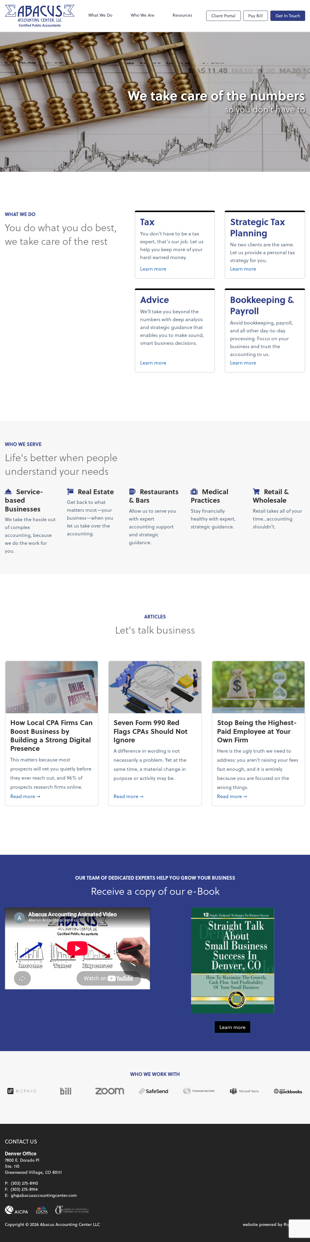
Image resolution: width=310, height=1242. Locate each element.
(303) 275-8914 (24, 1189)
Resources (182, 15)
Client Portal (223, 15)
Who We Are (142, 15)
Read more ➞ (51, 796)
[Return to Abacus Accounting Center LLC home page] (39, 16)
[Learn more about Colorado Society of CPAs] (42, 1210)
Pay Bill (255, 15)
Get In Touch (287, 15)
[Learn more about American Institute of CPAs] (16, 1210)
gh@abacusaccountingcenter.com (44, 1195)
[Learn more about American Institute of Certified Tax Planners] (72, 1210)
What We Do (100, 15)
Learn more (167, 268)
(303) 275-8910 (24, 1183)
